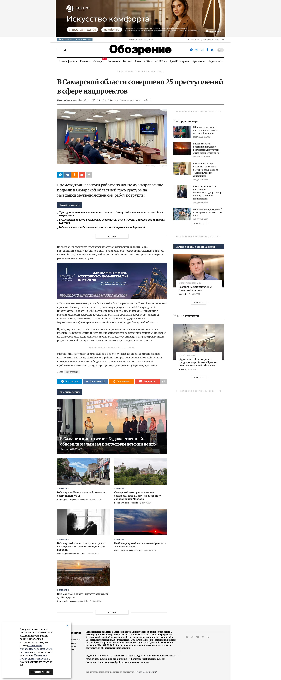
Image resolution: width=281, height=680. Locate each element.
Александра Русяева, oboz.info (71, 554)
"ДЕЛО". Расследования (190, 283)
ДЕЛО (181, 369)
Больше (112, 236)
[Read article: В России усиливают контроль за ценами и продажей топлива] (182, 132)
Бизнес (127, 61)
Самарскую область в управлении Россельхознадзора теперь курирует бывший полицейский (208, 192)
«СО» (147, 61)
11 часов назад (202, 137)
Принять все (40, 671)
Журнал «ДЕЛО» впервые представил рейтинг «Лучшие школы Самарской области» (198, 362)
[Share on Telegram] (60, 175)
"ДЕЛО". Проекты (187, 355)
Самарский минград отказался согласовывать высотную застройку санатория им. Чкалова (137, 495)
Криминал (199, 61)
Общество (113, 100)
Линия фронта (68, 61)
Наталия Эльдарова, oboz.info (72, 100)
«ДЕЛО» (160, 61)
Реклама (104, 656)
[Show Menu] (58, 50)
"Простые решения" (145, 672)
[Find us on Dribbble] (197, 50)
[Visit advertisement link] (140, 18)
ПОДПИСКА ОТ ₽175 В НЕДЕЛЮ (76, 39)
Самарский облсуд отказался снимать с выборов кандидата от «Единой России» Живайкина (205, 169)
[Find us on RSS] (212, 50)
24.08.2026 (192, 369)
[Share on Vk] (67, 175)
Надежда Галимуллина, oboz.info (72, 500)
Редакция (215, 61)
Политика (113, 61)
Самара (98, 61)
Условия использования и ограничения (106, 659)
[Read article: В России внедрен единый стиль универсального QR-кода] (182, 214)
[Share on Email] (82, 175)
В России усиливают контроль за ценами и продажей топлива (205, 130)
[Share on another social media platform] (89, 175)
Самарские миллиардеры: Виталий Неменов (195, 288)
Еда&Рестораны (179, 61)
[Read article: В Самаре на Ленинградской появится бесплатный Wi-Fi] (83, 471)
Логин (192, 39)
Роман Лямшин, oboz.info (126, 503)
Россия (84, 61)
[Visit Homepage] (140, 50)
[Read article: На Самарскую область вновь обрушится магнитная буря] (140, 522)
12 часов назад (202, 157)
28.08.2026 (77, 449)
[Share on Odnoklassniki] (74, 175)
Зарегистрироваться (208, 39)
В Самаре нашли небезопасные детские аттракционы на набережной (102, 227)
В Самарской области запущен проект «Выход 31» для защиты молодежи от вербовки (81, 546)
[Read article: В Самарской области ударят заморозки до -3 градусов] (83, 573)
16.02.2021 (195, 294)
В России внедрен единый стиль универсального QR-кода (207, 212)
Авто (138, 61)
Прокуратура (72, 372)
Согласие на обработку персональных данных (124, 662)
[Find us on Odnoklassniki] (207, 50)
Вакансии (91, 662)
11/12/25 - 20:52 (99, 100)
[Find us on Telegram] (191, 50)
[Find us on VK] (202, 50)
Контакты (118, 656)
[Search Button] (65, 50)
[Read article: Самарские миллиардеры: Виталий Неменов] (198, 270)
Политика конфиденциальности (148, 659)
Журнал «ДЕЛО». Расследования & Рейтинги (151, 656)
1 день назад (201, 180)
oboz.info (64, 449)
